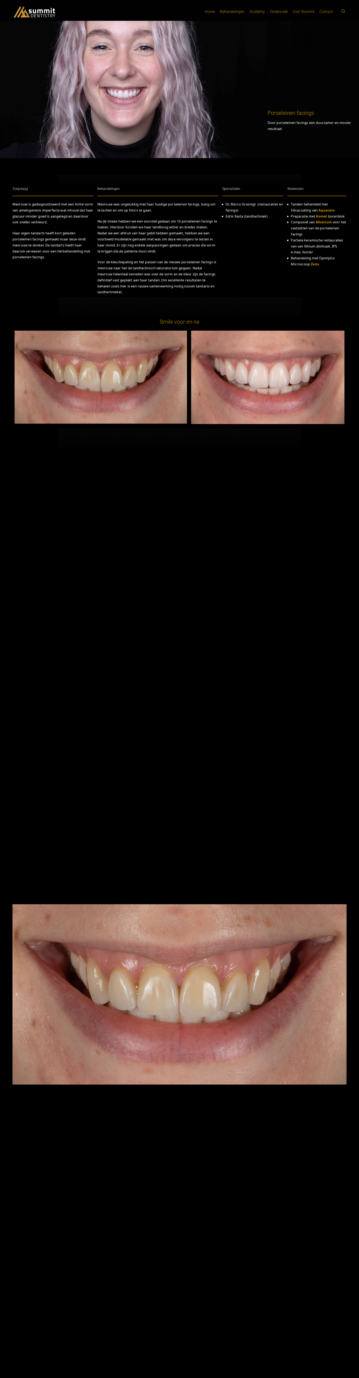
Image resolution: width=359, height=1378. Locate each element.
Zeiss (315, 264)
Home (210, 12)
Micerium (324, 222)
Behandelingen (232, 12)
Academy (257, 12)
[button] (17, 994)
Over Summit (304, 12)
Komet (321, 216)
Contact (326, 12)
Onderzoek (279, 12)
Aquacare (326, 210)
